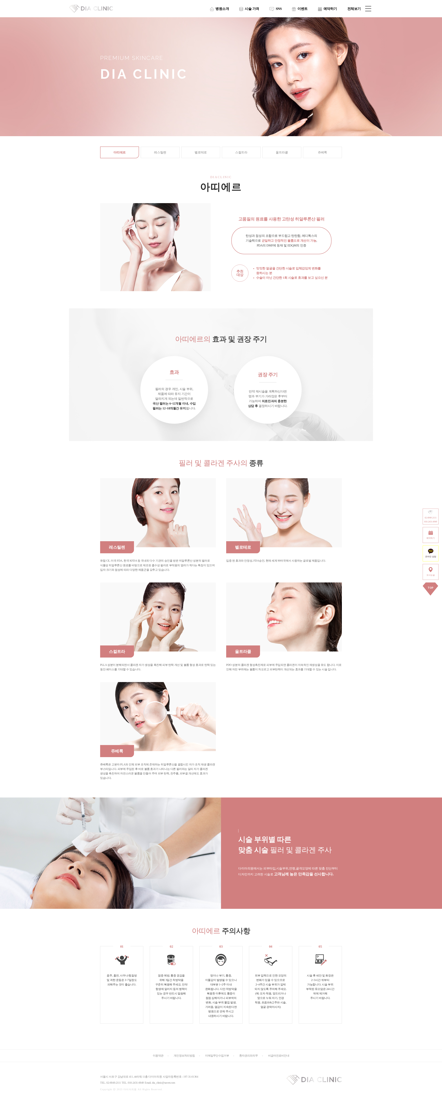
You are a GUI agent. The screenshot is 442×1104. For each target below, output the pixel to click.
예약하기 (330, 9)
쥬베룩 (322, 152)
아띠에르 (119, 152)
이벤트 (302, 9)
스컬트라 (241, 152)
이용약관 (158, 1055)
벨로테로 (201, 152)
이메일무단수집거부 (217, 1055)
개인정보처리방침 (184, 1055)
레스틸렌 (160, 152)
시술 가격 (252, 9)
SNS (279, 9)
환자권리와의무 (248, 1055)
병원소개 (222, 9)
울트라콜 (282, 152)
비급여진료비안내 (278, 1055)
